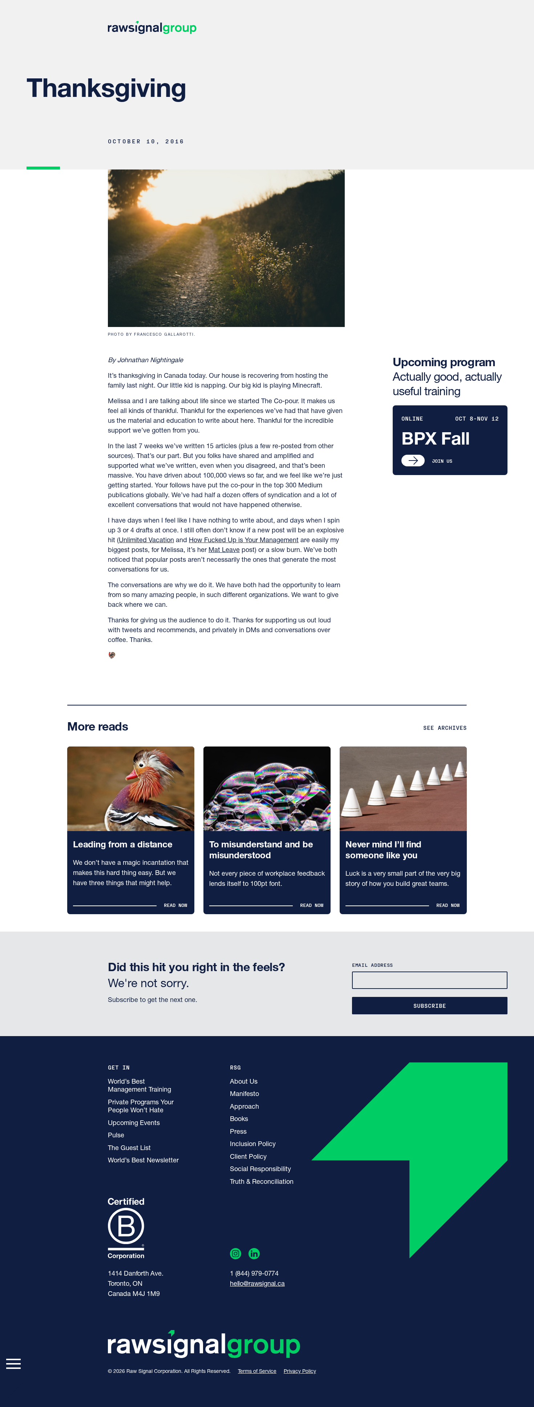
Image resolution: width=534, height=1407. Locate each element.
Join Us (442, 461)
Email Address (372, 965)
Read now (175, 905)
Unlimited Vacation (146, 540)
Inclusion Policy (253, 1144)
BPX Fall (435, 440)
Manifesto (244, 1094)
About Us (244, 1082)
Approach (244, 1107)
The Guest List (129, 1148)
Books (239, 1119)
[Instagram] (235, 1255)
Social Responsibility (260, 1169)
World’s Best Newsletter (143, 1161)
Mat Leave (224, 550)
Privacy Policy (300, 1371)
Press (238, 1132)
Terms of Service (257, 1371)
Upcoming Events (134, 1123)
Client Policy (248, 1157)
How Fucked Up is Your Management (244, 540)
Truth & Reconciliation (262, 1182)
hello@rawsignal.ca (257, 1284)
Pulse (116, 1136)
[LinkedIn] (254, 1255)
